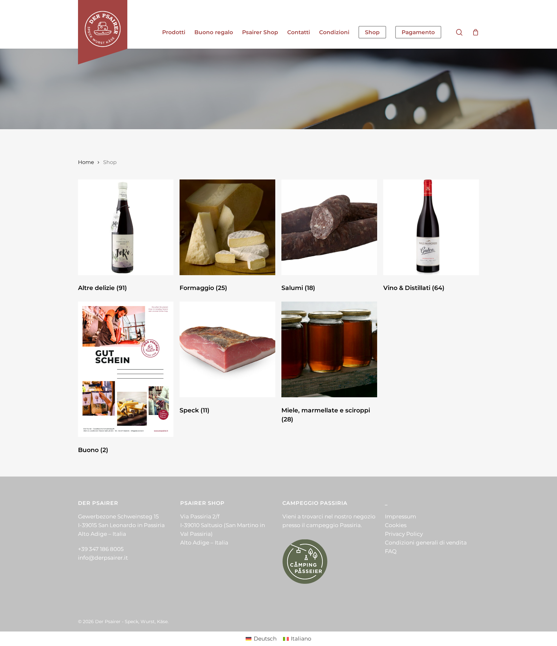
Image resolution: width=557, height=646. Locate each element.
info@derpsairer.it (103, 557)
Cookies (395, 525)
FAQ (390, 551)
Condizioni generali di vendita (426, 542)
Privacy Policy (404, 534)
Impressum (400, 516)
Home (86, 162)
